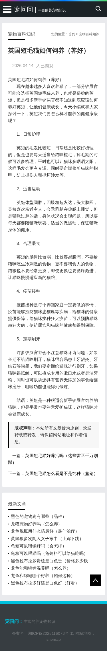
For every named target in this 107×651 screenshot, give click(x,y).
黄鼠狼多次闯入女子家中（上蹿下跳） (47, 538)
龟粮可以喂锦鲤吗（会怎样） (38, 545)
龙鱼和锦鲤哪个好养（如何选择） (43, 575)
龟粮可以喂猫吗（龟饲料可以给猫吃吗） (49, 553)
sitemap (54, 639)
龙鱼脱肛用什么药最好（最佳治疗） (45, 531)
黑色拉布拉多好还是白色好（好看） (45, 582)
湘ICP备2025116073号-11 (51, 633)
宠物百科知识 (89, 34)
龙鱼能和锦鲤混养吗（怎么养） (41, 568)
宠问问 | (40, 9)
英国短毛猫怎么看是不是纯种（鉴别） (61, 473)
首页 (71, 34)
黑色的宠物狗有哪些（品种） (38, 516)
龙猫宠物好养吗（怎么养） (36, 523)
